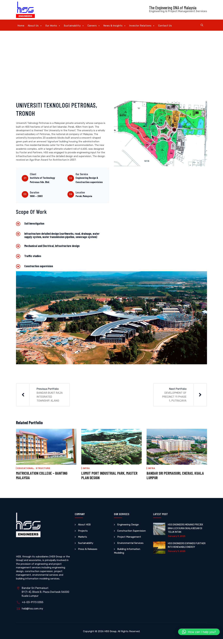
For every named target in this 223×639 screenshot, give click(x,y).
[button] (199, 632)
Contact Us (165, 25)
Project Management (129, 536)
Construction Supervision (131, 530)
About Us (33, 25)
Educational (25, 468)
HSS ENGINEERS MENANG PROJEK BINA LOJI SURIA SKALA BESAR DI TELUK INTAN (185, 528)
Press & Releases (87, 549)
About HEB (84, 524)
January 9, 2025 (176, 536)
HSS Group (110, 631)
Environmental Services (130, 543)
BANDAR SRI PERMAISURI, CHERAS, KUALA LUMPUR (175, 475)
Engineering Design (128, 524)
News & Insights (113, 25)
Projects (83, 530)
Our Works (51, 25)
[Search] (202, 25)
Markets (82, 536)
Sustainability (72, 25)
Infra (86, 468)
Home (21, 25)
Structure (43, 468)
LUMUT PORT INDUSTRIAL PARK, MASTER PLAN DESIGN (109, 475)
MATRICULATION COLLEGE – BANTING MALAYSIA (41, 475)
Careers (92, 25)
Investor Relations (140, 25)
